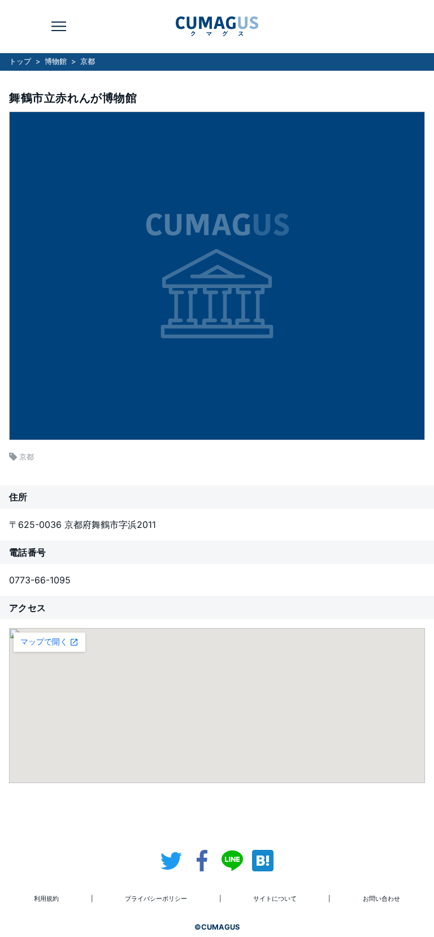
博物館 (56, 61)
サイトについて (275, 898)
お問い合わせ (381, 898)
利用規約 (46, 898)
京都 (87, 61)
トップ (20, 61)
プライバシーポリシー (156, 898)
